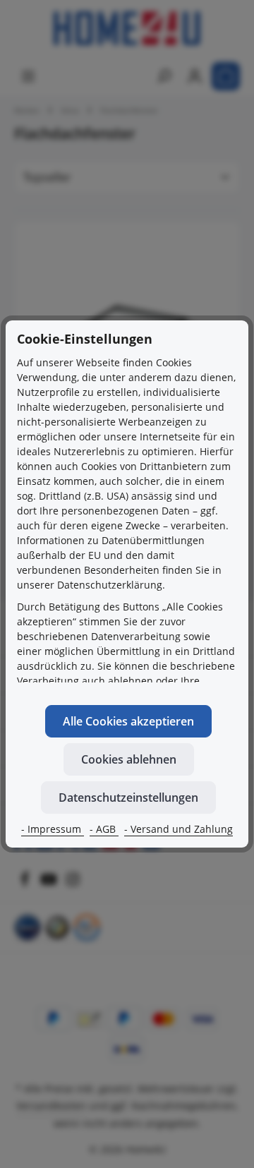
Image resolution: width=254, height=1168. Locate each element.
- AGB (104, 829)
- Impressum (52, 829)
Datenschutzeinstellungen (128, 797)
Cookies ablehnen (128, 759)
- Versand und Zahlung (178, 829)
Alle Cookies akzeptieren (128, 721)
